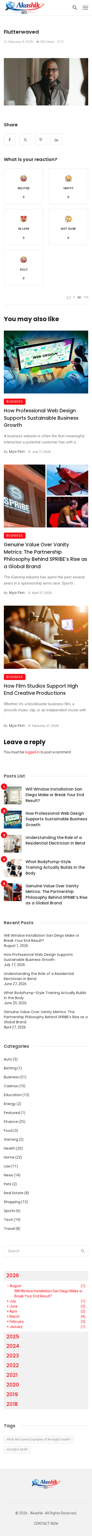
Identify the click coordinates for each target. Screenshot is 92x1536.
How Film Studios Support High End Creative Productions (41, 690)
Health (9, 1148)
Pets (8, 1184)
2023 (12, 1355)
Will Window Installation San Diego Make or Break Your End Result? (55, 794)
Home (9, 1157)
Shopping (12, 1201)
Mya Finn (17, 451)
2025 (12, 1336)
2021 (12, 1375)
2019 (12, 1394)
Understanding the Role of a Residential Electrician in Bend (55, 840)
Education (13, 1094)
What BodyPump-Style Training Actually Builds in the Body (55, 867)
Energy (10, 1103)
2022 (12, 1365)
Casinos (11, 1086)
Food (8, 1130)
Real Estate (14, 1192)
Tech (8, 1219)
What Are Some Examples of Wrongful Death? (39, 1439)
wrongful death (17, 1449)
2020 (12, 1384)
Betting (10, 1068)
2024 (12, 1346)
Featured (12, 1112)
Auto (8, 1059)
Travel (9, 1228)
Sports (9, 1210)
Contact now (46, 1523)
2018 (12, 1404)
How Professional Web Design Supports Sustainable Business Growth (41, 418)
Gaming (11, 1139)
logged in (32, 752)
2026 (12, 1275)
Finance (11, 1121)
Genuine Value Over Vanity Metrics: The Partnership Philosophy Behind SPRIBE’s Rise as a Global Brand (45, 555)
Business (14, 401)
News (8, 1175)
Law (7, 1166)
